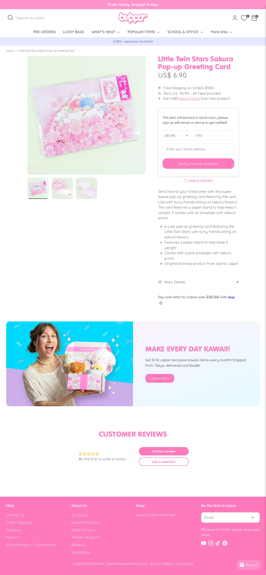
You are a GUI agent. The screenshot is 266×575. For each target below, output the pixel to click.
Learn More (159, 378)
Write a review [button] (163, 451)
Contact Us (15, 515)
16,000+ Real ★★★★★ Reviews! (133, 41)
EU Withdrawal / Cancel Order (31, 544)
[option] (133, 41)
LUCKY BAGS (73, 32)
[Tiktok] (217, 543)
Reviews (78, 544)
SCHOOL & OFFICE (183, 32)
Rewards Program (86, 522)
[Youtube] (203, 543)
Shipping (13, 530)
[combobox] (32, 17)
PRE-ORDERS (44, 32)
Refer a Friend (83, 530)
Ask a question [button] (163, 462)
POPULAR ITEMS (142, 32)
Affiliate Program (85, 537)
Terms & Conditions (161, 563)
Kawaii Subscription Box (155, 515)
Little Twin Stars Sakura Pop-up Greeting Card (46, 50)
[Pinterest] (224, 543)
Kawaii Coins (189, 98)
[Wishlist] (244, 18)
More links (220, 32)
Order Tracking (18, 522)
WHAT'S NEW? (103, 32)
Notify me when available (198, 163)
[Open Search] (10, 17)
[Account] (235, 18)
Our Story (79, 515)
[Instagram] (210, 543)
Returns (12, 537)
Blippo (99, 563)
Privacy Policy (184, 563)
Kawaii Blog (81, 552)
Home (10, 50)
